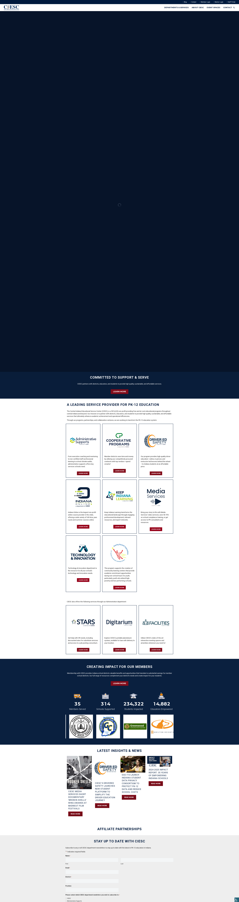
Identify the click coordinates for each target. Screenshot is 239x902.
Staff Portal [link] (231, 2)
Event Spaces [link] (213, 8)
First (66, 864)
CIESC (69, 898)
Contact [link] (193, 2)
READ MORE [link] (75, 814)
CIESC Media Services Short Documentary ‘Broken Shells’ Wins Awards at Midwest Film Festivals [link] (77, 800)
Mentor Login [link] (219, 2)
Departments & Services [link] (176, 8)
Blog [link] (185, 2)
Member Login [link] (205, 2)
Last (122, 864)
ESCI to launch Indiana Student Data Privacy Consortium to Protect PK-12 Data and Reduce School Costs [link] (131, 783)
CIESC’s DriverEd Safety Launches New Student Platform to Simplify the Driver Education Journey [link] (105, 792)
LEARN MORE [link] (119, 392)
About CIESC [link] (198, 8)
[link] (237, 900)
